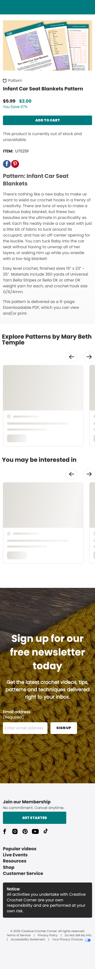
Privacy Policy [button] (47, 935)
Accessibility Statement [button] (28, 940)
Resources (14, 861)
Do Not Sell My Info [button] (78, 935)
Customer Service (23, 874)
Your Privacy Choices (67, 940)
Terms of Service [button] (18, 935)
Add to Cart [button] (47, 120)
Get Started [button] (34, 817)
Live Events (15, 855)
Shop (8, 867)
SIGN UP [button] (63, 727)
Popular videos (20, 849)
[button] (7, 164)
